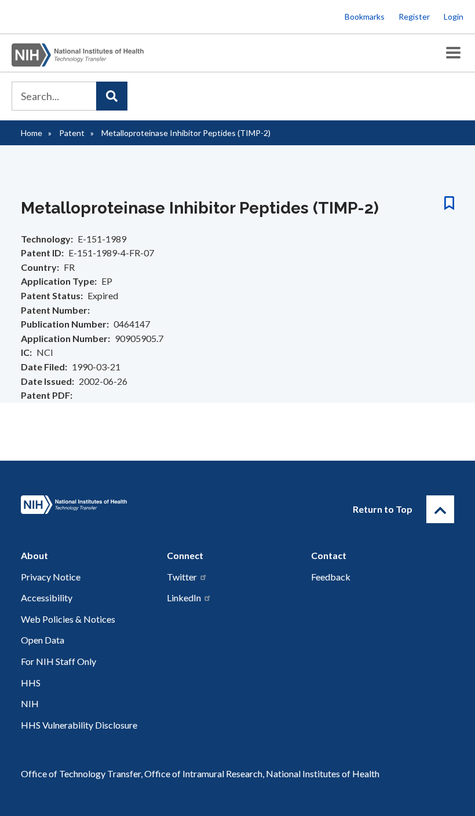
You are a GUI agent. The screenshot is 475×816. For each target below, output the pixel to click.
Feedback (330, 576)
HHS (31, 682)
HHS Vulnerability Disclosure (79, 724)
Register (414, 16)
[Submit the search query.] (111, 96)
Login (453, 16)
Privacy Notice (51, 576)
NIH (30, 703)
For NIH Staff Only (58, 661)
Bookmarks (365, 16)
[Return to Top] (440, 509)
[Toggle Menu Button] (453, 53)
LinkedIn (184, 597)
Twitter (182, 576)
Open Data (42, 639)
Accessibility (46, 597)
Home (31, 133)
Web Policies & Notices (68, 618)
